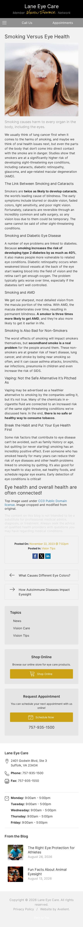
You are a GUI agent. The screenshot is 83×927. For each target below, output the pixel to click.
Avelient (63, 909)
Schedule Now (44, 717)
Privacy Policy (23, 909)
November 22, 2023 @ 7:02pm (49, 543)
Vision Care (21, 628)
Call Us (27, 23)
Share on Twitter (41, 556)
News (17, 621)
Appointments (63, 23)
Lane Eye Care (48, 900)
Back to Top (41, 917)
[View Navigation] (6, 22)
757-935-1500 (27, 773)
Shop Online (44, 674)
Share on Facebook (35, 556)
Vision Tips (48, 548)
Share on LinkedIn (48, 556)
